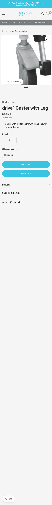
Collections (15, 22)
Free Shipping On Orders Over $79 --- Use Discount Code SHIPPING (28, 4)
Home (4, 22)
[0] (47, 14)
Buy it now (26, 173)
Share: (5, 202)
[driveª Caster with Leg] (47, 38)
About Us (27, 22)
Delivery (6, 184)
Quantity (5, 134)
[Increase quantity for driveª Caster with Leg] (14, 140)
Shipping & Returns (11, 193)
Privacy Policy (41, 22)
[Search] (42, 14)
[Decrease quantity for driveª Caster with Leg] (4, 140)
